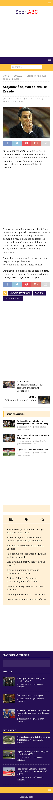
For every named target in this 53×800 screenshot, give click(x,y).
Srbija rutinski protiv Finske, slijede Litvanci (26, 563)
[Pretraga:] (26, 67)
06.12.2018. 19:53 (25, 684)
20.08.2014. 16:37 (25, 426)
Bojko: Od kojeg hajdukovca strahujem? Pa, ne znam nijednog (32, 422)
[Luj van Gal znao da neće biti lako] (9, 452)
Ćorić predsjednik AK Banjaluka (30, 695)
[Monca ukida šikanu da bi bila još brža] (9, 740)
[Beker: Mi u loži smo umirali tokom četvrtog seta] (9, 438)
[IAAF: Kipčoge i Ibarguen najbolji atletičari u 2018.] (9, 681)
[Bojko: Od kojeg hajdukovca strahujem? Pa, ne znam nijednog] (9, 423)
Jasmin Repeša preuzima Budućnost (26, 599)
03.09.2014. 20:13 (25, 452)
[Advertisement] (26, 36)
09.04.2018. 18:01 (25, 757)
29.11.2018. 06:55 (25, 698)
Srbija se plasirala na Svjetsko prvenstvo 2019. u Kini (23, 571)
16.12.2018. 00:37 (25, 740)
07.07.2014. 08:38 (25, 441)
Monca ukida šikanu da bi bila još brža (33, 736)
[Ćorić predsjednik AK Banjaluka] (9, 698)
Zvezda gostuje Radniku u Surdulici (26, 594)
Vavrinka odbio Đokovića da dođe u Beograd (25, 547)
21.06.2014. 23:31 (13, 98)
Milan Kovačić (33, 98)
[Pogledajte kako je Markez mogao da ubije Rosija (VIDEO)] (9, 754)
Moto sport (9, 730)
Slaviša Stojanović (20, 293)
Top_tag (39, 293)
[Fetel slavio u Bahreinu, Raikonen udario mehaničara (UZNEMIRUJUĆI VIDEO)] (9, 771)
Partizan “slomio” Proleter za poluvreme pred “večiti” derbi (22, 579)
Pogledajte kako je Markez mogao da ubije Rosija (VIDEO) (33, 753)
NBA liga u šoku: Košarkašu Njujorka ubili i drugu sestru (26, 555)
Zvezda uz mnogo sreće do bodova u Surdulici (26, 587)
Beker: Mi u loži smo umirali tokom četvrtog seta (33, 436)
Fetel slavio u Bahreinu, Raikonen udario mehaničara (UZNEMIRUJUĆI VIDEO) (32, 771)
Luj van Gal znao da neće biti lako (32, 449)
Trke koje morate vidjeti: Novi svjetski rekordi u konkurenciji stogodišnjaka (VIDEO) (33, 713)
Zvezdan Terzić (13, 298)
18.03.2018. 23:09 (25, 718)
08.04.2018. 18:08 (25, 777)
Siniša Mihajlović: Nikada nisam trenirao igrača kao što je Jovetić (24, 539)
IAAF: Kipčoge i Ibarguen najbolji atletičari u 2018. (31, 679)
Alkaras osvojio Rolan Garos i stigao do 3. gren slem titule (26, 530)
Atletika (7, 671)
